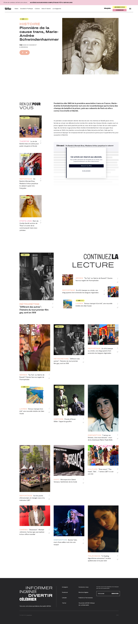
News (16, 8)
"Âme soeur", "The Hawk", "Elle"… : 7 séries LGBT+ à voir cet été (100, 471)
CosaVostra (29, 615)
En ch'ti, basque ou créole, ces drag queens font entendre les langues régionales (100, 350)
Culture (37, 8)
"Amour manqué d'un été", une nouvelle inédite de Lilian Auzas (31, 411)
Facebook (65, 592)
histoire (29, 24)
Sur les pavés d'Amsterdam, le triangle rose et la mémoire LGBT (32, 498)
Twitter (64, 603)
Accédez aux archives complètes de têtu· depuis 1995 (51, 2)
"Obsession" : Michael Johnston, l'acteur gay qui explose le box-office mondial (31, 532)
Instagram (65, 587)
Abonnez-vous (119, 7)
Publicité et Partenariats (86, 598)
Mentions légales (83, 592)
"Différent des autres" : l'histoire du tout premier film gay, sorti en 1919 (34, 310)
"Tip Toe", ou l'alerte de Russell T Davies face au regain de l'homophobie (31, 377)
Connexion (119, 10)
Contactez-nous (83, 587)
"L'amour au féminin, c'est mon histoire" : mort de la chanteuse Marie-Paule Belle (100, 437)
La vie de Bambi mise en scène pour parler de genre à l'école (29, 143)
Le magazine (56, 8)
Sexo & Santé (46, 8)
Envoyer (115, 593)
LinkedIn (64, 598)
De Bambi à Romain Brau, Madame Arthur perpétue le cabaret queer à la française (28, 183)
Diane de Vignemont (30, 45)
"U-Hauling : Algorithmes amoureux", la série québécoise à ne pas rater (99, 558)
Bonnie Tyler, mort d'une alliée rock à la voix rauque (65, 542)
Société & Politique (26, 8)
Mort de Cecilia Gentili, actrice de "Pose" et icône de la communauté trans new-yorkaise (28, 225)
